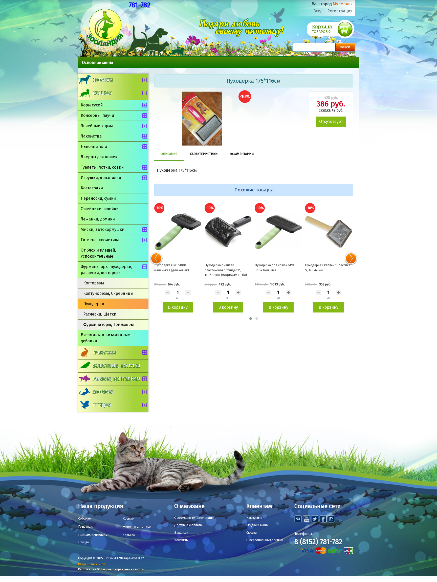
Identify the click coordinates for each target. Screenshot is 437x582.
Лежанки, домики (98, 219)
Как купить (254, 518)
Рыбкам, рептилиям (116, 379)
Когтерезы (93, 283)
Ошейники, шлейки (100, 208)
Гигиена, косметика (100, 239)
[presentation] (156, 258)
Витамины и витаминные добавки (105, 337)
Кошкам (102, 93)
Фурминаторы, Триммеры (108, 324)
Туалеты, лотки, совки (102, 167)
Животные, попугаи (116, 366)
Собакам (103, 80)
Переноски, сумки (98, 198)
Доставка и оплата (188, 525)
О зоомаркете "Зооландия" (194, 518)
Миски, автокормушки (102, 229)
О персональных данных (264, 540)
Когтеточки (92, 188)
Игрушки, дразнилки (101, 177)
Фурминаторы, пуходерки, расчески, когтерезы (106, 269)
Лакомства (91, 136)
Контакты (181, 540)
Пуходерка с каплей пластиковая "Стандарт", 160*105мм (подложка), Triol (226, 270)
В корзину (178, 307)
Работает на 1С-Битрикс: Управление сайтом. (111, 569)
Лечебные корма (97, 125)
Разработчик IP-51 (91, 564)
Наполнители (94, 146)
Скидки (251, 532)
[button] (251, 318)
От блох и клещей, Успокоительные (98, 253)
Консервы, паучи (97, 115)
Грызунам (104, 352)
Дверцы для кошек (99, 156)
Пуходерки (93, 303)
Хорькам (103, 392)
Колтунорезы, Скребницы (108, 293)
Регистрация (340, 11)
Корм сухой (92, 105)
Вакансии (181, 532)
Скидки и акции (257, 525)
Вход (317, 11)
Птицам (102, 405)
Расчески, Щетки (99, 314)
